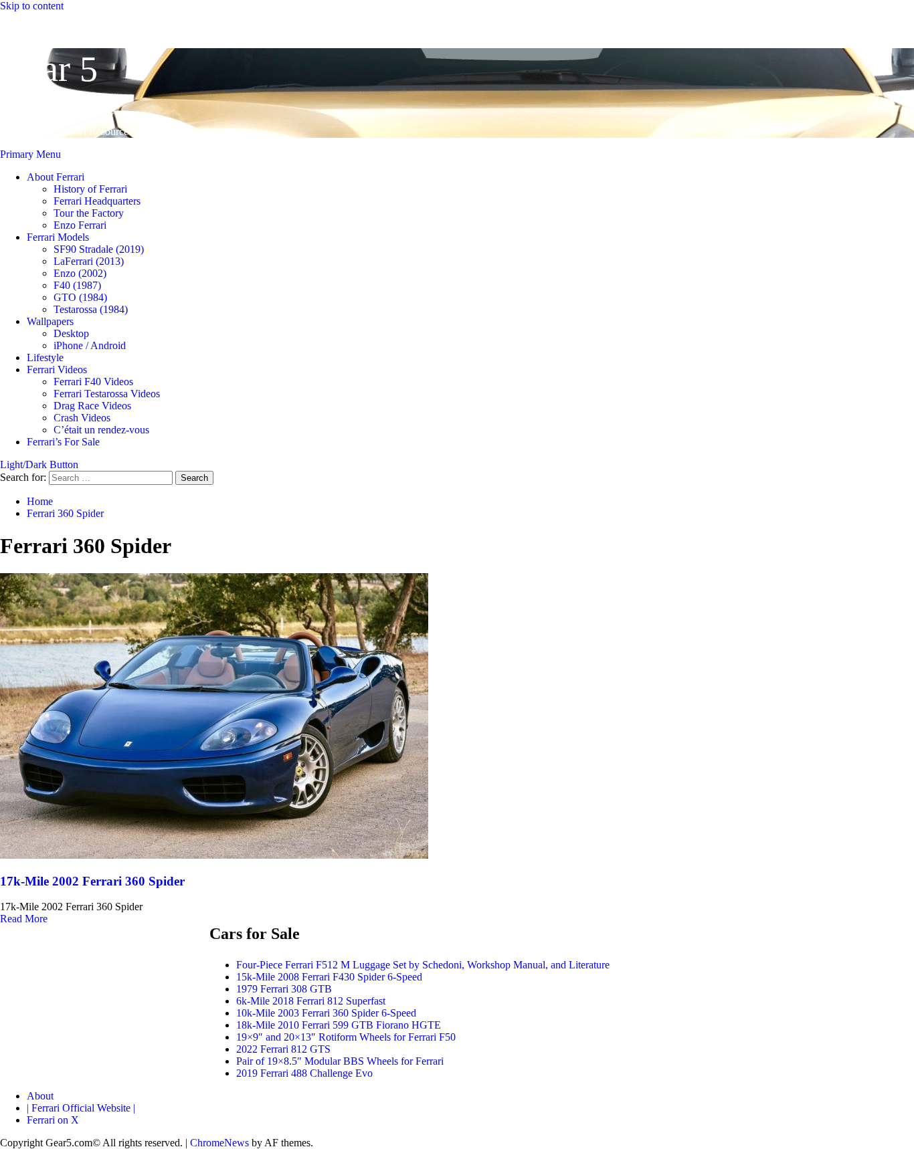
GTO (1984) (80, 297)
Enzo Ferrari (80, 225)
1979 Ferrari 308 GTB (284, 989)
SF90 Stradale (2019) (99, 249)
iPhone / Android (90, 345)
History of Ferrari (90, 189)
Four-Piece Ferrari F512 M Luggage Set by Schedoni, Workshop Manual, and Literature (423, 964)
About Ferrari (55, 177)
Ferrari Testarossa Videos (107, 393)
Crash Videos (82, 417)
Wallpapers (50, 321)
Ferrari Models (58, 237)
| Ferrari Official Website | (81, 1108)
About (40, 1096)
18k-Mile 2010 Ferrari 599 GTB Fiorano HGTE (338, 1025)
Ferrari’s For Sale (63, 441)
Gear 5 (49, 69)
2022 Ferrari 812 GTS (283, 1049)
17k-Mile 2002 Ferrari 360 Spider (92, 881)
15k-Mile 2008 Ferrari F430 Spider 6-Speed (329, 976)
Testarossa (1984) (91, 309)
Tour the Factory (89, 213)
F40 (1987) (77, 285)
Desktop (71, 333)
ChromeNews (219, 1142)
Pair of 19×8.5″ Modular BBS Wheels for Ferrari (340, 1061)
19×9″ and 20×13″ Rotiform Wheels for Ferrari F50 (346, 1037)
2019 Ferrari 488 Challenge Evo (304, 1073)
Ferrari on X (53, 1120)
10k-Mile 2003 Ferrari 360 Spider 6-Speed (326, 1013)
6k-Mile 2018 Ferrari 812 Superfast (310, 1001)
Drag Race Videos (92, 405)
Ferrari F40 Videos (93, 381)
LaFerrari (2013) (89, 261)
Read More (24, 918)
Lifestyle (45, 357)
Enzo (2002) (80, 273)
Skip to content (32, 5)
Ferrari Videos (57, 369)
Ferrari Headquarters (97, 201)
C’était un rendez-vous (101, 429)
